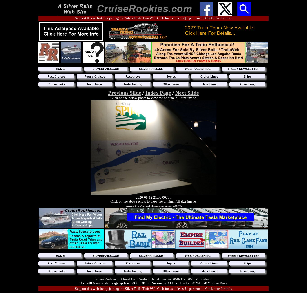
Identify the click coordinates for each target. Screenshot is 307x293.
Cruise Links (56, 84)
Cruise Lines (209, 76)
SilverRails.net (107, 279)
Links (184, 283)
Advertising (248, 84)
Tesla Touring (132, 84)
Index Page (158, 93)
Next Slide (187, 93)
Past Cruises (56, 76)
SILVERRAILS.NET (152, 69)
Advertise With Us (171, 279)
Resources (133, 76)
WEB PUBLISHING (198, 69)
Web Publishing (199, 279)
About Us (128, 279)
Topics (171, 76)
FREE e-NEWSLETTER (243, 69)
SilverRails (219, 283)
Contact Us (146, 279)
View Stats (100, 283)
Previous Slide (124, 93)
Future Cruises (95, 76)
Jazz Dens (209, 84)
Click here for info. (218, 18)
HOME (60, 69)
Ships (247, 76)
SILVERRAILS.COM (106, 69)
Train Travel (95, 84)
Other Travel (171, 84)
